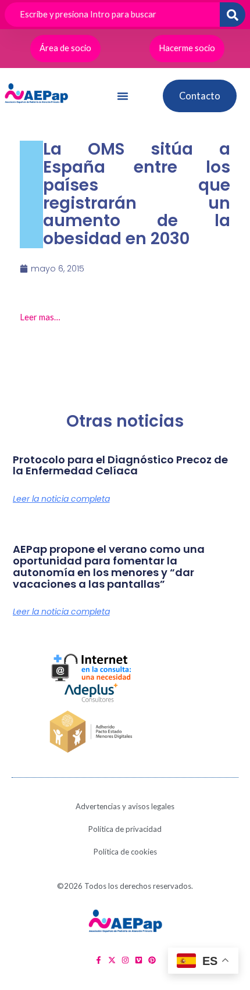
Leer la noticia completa (61, 499)
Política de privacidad (125, 829)
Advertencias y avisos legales (125, 806)
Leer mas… (40, 317)
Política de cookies (125, 851)
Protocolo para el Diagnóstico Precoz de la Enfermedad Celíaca (120, 465)
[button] (122, 96)
